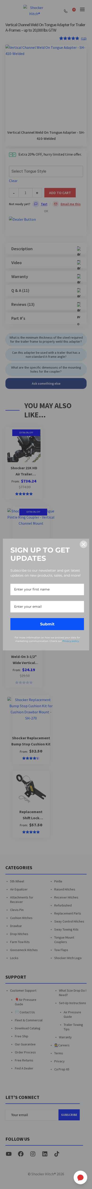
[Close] (83, 544)
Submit (47, 624)
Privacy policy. (71, 641)
